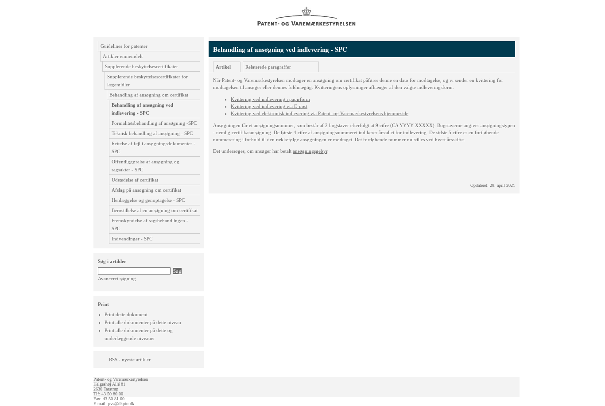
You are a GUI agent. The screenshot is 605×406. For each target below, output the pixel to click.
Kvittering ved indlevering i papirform (270, 99)
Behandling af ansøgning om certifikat (148, 94)
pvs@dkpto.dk (121, 403)
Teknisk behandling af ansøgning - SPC (152, 133)
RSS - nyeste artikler (130, 359)
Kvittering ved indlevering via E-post (269, 106)
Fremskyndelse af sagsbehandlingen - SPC (150, 224)
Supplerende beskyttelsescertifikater (141, 66)
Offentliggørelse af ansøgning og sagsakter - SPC (145, 165)
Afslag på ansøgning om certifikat (146, 190)
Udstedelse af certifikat (135, 179)
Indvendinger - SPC (132, 238)
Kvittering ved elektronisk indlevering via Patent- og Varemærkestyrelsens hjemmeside (319, 113)
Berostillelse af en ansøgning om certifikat (155, 210)
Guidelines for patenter (124, 46)
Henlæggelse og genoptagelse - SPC (148, 200)
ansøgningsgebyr (310, 151)
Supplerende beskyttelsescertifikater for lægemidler (147, 80)
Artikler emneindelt (123, 56)
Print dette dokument (126, 314)
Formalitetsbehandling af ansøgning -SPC (154, 123)
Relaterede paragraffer (268, 67)
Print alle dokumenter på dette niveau (143, 322)
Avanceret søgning (117, 278)
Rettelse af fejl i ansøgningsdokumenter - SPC (153, 147)
